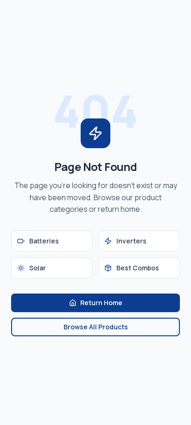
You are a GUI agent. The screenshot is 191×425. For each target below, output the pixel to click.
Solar (37, 267)
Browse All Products (96, 326)
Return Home (101, 302)
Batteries (44, 240)
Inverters (131, 240)
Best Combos (137, 267)
